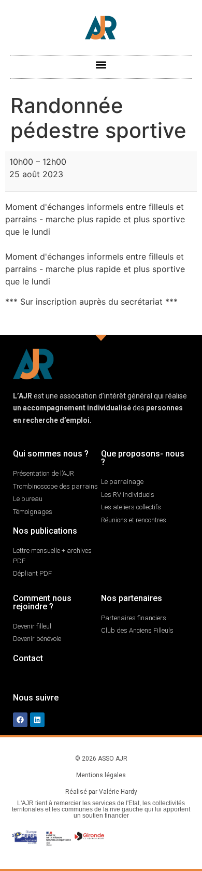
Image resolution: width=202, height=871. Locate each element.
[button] (101, 64)
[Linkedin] (37, 719)
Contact (28, 658)
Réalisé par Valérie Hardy (101, 791)
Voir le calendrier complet (146, 321)
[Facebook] (20, 719)
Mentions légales (101, 775)
